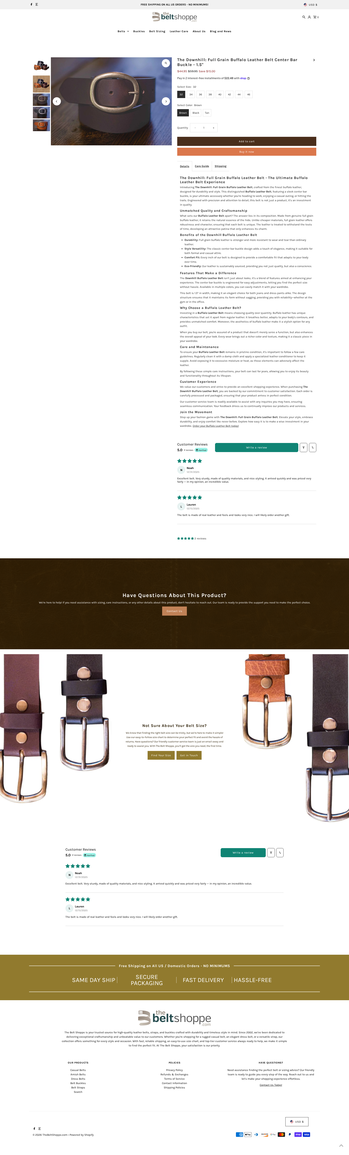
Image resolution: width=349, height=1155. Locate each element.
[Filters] (303, 447)
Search (78, 1092)
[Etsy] (36, 4)
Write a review (256, 447)
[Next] (166, 101)
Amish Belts (78, 1074)
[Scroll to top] (341, 1145)
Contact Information (174, 1083)
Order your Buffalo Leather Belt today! (216, 426)
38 (210, 94)
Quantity (182, 127)
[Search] (304, 16)
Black (195, 112)
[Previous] (57, 101)
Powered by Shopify (82, 1134)
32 (181, 94)
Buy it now (246, 151)
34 (190, 94)
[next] (314, 59)
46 (248, 94)
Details (184, 166)
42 (229, 94)
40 (219, 94)
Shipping (220, 166)
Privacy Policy (174, 1070)
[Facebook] (31, 4)
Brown (183, 112)
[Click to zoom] (166, 63)
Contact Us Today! (271, 1085)
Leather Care (179, 31)
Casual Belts (78, 1070)
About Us (199, 31)
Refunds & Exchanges (174, 1074)
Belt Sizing (157, 31)
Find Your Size (161, 755)
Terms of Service (174, 1078)
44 (239, 94)
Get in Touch (189, 755)
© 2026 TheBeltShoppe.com (50, 1134)
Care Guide (202, 166)
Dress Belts (78, 1078)
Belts (121, 31)
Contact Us (174, 611)
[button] (185, 538)
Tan (207, 112)
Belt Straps (78, 1087)
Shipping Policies (174, 1087)
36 (200, 94)
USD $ (313, 4)
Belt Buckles (78, 1083)
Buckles (139, 31)
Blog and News (220, 31)
